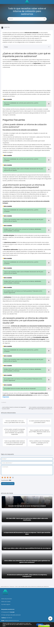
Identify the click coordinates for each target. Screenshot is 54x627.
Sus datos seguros (5, 604)
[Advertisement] (27, 79)
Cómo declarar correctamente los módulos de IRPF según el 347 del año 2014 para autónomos (40, 408)
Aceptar (39, 624)
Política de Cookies (5, 601)
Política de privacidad (6, 598)
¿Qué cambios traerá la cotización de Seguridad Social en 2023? (14, 408)
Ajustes (47, 624)
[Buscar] (44, 18)
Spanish (42, 625)
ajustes (4, 625)
